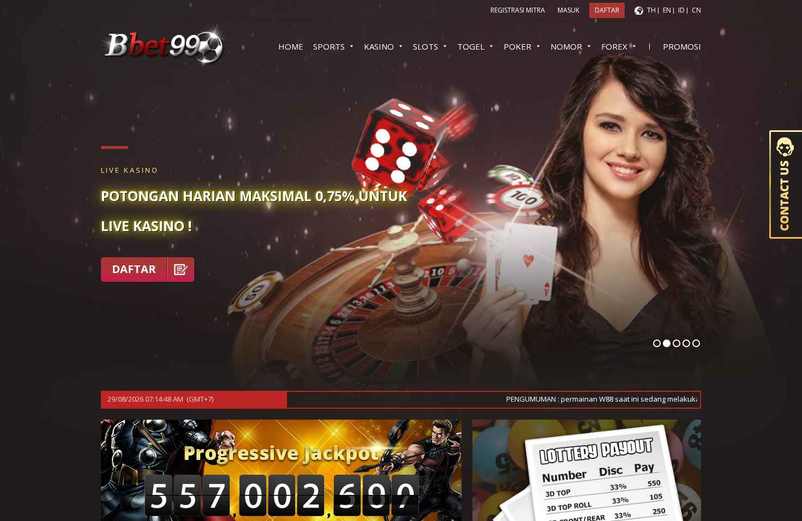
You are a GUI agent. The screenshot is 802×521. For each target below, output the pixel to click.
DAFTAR (134, 269)
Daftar (607, 10)
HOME (290, 46)
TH (651, 10)
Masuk (568, 10)
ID (681, 10)
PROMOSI (682, 46)
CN (696, 10)
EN (667, 10)
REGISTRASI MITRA (517, 10)
